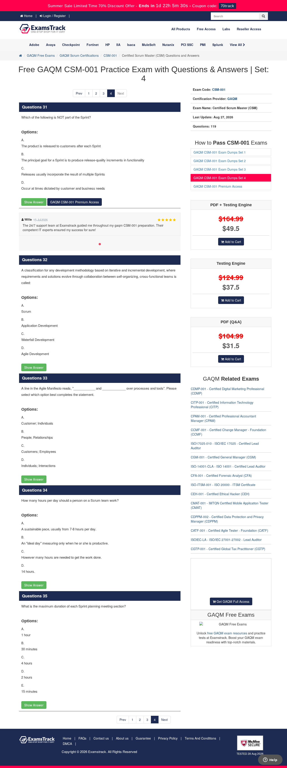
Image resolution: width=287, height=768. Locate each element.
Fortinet (93, 44)
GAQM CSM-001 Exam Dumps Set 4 (220, 178)
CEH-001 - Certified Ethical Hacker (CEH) (220, 494)
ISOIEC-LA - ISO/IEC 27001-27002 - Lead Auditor (226, 539)
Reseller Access (249, 29)
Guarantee (143, 738)
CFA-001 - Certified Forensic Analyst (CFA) (221, 475)
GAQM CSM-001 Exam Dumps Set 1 (220, 152)
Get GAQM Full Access (232, 601)
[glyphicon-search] (263, 16)
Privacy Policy (168, 738)
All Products (180, 29)
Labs (226, 29)
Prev (79, 93)
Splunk (217, 44)
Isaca (131, 44)
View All (236, 44)
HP (107, 44)
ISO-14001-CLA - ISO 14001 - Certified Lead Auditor (228, 466)
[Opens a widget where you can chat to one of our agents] (270, 760)
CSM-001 (110, 55)
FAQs (82, 738)
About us (122, 738)
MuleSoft (149, 44)
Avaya (50, 44)
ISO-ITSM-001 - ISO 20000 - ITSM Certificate (223, 484)
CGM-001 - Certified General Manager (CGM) (223, 457)
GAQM (232, 98)
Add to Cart (232, 241)
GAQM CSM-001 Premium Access (74, 202)
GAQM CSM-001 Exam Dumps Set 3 (220, 169)
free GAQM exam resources (227, 633)
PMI (203, 44)
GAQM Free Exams (41, 55)
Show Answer (33, 202)
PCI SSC (187, 44)
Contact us (101, 738)
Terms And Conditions (200, 738)
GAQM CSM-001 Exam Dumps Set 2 (220, 160)
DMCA (67, 743)
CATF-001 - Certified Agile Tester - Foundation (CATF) (229, 530)
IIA (118, 44)
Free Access (206, 29)
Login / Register (54, 15)
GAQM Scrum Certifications (79, 55)
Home (28, 15)
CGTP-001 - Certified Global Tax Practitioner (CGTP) (228, 549)
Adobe (34, 44)
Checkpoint (71, 44)
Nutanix (168, 44)
